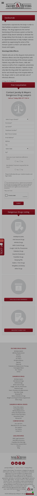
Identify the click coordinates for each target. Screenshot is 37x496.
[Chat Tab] (18, 248)
